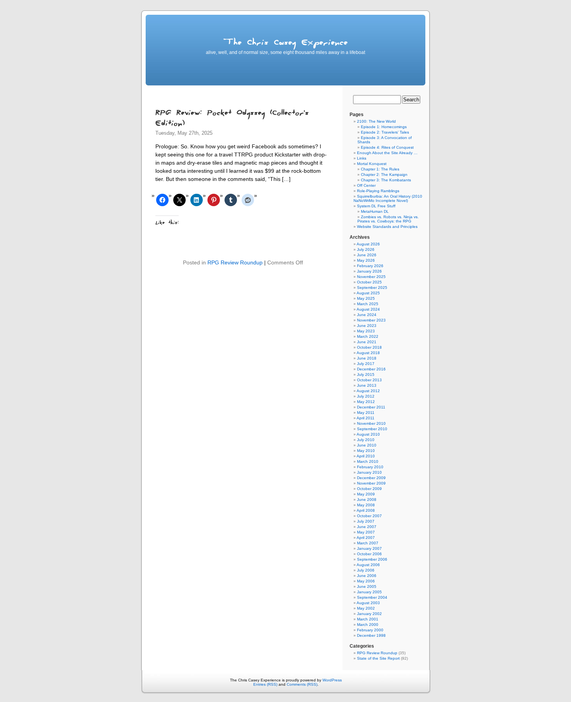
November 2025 (371, 277)
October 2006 (369, 554)
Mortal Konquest (371, 164)
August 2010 (368, 434)
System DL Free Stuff (376, 206)
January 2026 (369, 271)
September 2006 (372, 559)
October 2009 (369, 489)
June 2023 (366, 325)
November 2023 (371, 320)
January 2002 (369, 614)
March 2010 (367, 461)
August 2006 (368, 565)
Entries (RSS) (265, 684)
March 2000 (367, 624)
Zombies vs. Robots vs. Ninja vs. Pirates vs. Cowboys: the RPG (388, 219)
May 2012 (366, 402)
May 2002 (366, 608)
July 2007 (365, 521)
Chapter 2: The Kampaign (384, 174)
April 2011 (365, 418)
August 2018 (368, 353)
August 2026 (368, 244)
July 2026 (365, 249)
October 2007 (369, 516)
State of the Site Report (378, 658)
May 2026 (366, 260)
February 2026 (370, 266)
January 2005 (369, 592)
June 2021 (366, 342)
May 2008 (366, 505)
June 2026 (366, 255)
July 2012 (365, 396)
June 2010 (366, 445)
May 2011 (365, 412)
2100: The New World (376, 121)
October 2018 (369, 347)
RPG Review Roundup (235, 262)
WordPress (332, 680)
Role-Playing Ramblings (378, 191)
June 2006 (366, 575)
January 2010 (369, 472)
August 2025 (368, 293)
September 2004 (372, 597)
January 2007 (369, 548)
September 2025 (372, 287)
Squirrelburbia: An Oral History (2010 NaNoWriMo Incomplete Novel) (387, 198)
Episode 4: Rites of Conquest (387, 147)
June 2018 (366, 358)
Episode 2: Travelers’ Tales (385, 132)
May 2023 (366, 331)
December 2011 (371, 407)
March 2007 (367, 543)
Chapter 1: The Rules (380, 169)
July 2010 (365, 440)
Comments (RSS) (302, 684)
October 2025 (369, 282)
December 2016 (371, 369)
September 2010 (372, 429)
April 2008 (366, 510)
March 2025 (367, 304)
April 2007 (366, 537)
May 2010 (366, 450)
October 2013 (369, 380)
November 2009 (371, 483)
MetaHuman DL (375, 211)
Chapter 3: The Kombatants (386, 180)
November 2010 (371, 423)
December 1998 (371, 635)
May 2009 (366, 494)
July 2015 (365, 374)
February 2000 (370, 630)
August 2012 (368, 391)
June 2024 (366, 315)
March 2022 (367, 336)
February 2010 (370, 467)
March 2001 (367, 619)
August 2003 (368, 603)
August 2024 (368, 309)
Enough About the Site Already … (387, 153)
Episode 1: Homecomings (384, 127)
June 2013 (366, 385)
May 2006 (366, 581)
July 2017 (365, 363)
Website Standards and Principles (387, 226)
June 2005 (366, 586)
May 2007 (366, 532)
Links (361, 158)
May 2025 (366, 298)
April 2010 (366, 456)
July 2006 (365, 570)
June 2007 (366, 527)
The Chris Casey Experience (285, 44)
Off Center (366, 185)
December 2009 (371, 478)
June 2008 (366, 499)
